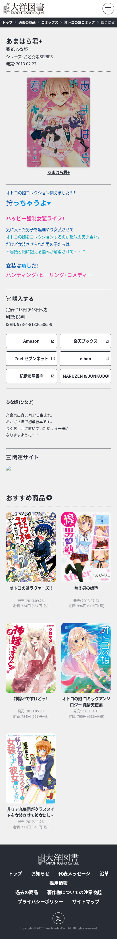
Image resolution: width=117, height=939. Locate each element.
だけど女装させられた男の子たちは (38, 244)
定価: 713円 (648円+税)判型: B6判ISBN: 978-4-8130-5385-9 (29, 316)
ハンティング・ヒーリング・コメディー (49, 275)
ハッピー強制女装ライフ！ (35, 218)
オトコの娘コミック (79, 22)
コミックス (49, 22)
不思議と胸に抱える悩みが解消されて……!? (45, 251)
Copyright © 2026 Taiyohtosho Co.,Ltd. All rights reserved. (59, 928)
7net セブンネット (31, 358)
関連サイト (25, 457)
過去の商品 (26, 22)
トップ (7, 22)
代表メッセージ (74, 873)
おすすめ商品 (25, 497)
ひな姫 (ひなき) (20, 402)
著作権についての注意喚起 (74, 892)
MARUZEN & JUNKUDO (85, 376)
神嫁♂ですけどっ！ (31, 698)
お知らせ (40, 873)
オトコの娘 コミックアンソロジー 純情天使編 (86, 701)
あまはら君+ (24, 41)
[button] (31, 341)
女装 (11, 265)
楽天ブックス (85, 341)
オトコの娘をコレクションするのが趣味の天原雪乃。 (53, 237)
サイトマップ (85, 901)
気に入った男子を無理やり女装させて (40, 229)
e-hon (85, 358)
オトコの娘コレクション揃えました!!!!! (41, 193)
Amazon (31, 341)
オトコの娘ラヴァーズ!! (31, 588)
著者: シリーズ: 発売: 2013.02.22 (29, 56)
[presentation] (58, 122)
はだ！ (49, 270)
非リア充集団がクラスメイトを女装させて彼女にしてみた (31, 815)
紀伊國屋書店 (31, 376)
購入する (23, 298)
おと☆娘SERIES (38, 56)
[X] (58, 918)
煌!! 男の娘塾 (86, 588)
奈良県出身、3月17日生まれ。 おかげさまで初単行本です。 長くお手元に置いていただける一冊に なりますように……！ (37, 424)
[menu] (108, 8)
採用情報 (58, 882)
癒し (26, 265)
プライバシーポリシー (40, 901)
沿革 (104, 873)
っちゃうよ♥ (28, 202)
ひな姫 (22, 49)
